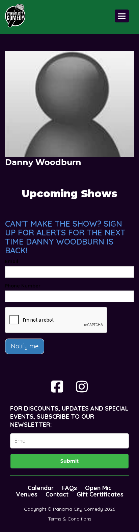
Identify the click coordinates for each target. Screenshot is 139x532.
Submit (69, 461)
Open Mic (98, 488)
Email (11, 261)
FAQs (69, 488)
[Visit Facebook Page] (57, 386)
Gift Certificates (100, 494)
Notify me (24, 346)
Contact (57, 494)
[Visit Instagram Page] (82, 386)
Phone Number (22, 286)
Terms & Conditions (69, 519)
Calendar (41, 488)
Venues (26, 494)
